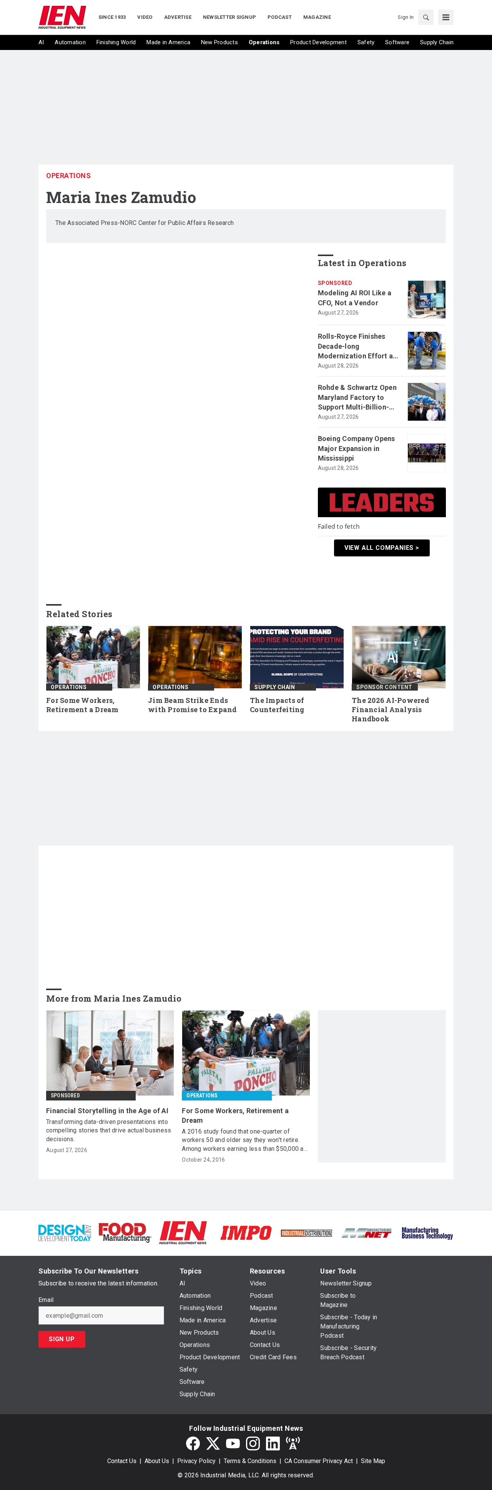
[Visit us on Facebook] (193, 1443)
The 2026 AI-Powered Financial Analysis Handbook (390, 709)
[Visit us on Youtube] (233, 1443)
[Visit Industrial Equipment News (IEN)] (183, 1232)
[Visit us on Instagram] (253, 1443)
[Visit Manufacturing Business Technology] (427, 1232)
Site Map (373, 1461)
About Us (157, 1461)
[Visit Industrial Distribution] (306, 1232)
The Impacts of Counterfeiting (277, 705)
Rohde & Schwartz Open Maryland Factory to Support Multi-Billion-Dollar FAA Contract (357, 397)
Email (45, 1300)
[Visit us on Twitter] (213, 1443)
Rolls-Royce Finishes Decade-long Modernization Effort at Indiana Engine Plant (357, 346)
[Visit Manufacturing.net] (367, 1232)
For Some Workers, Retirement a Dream (82, 705)
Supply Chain (274, 687)
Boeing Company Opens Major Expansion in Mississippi (356, 448)
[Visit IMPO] (245, 1232)
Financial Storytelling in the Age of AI (107, 1111)
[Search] (426, 17)
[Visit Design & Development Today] (64, 1232)
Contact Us (121, 1461)
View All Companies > (381, 547)
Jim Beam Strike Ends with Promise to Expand (192, 705)
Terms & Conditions (250, 1461)
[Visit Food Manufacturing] (125, 1232)
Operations (68, 175)
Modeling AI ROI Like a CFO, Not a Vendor (355, 297)
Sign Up (62, 1339)
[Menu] (446, 17)
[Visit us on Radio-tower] (293, 1443)
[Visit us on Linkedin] (273, 1443)
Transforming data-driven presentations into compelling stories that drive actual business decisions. (108, 1130)
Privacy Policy (196, 1461)
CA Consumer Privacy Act (318, 1461)
